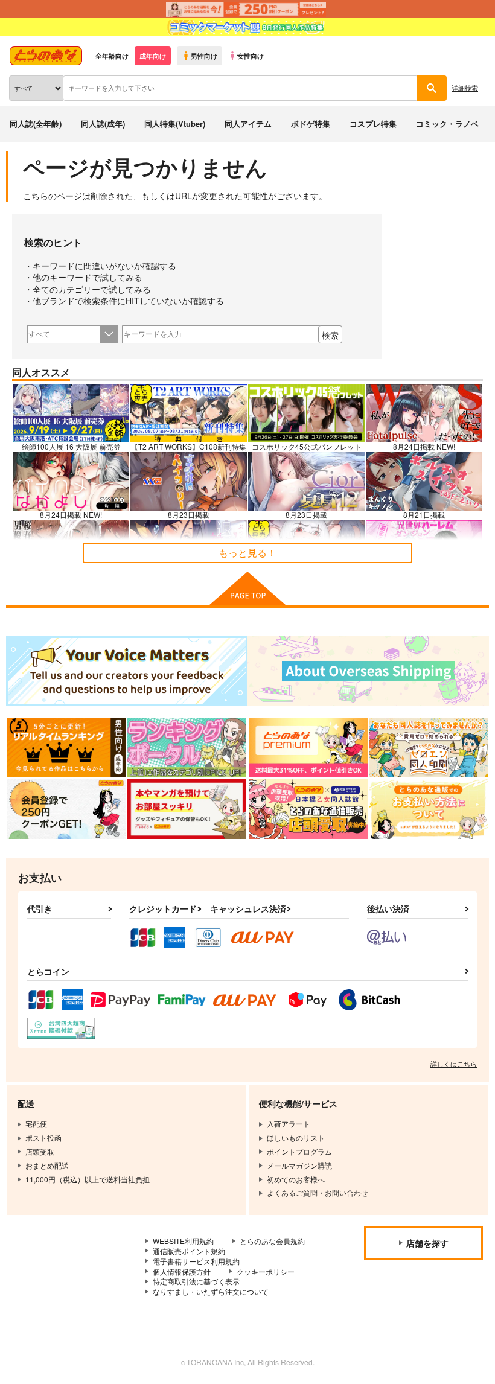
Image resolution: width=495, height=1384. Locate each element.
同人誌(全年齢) (36, 123)
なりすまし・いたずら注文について (211, 1291)
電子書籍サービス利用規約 (196, 1261)
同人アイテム (248, 123)
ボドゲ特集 (310, 123)
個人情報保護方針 (182, 1271)
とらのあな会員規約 (272, 1241)
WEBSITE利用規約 (183, 1241)
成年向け (152, 55)
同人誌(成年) (103, 123)
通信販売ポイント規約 (189, 1251)
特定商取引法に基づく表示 (196, 1281)
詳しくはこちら (453, 1063)
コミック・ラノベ (447, 123)
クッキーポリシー (266, 1271)
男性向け (204, 55)
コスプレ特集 (373, 123)
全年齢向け (112, 55)
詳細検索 (465, 87)
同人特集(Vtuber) (174, 123)
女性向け (250, 55)
